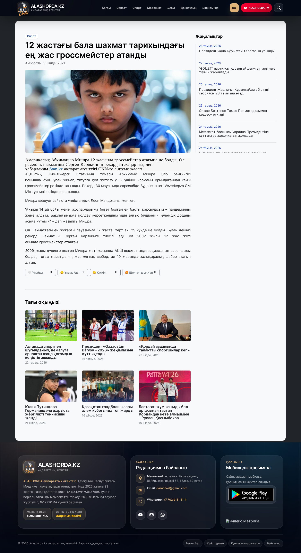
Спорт (136, 7)
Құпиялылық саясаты (245, 543)
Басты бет (193, 543)
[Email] (151, 515)
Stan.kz (56, 168)
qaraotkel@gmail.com (171, 488)
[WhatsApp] (162, 515)
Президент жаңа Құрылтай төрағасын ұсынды (236, 51)
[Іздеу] (278, 7)
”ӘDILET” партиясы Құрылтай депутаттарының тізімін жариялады (237, 70)
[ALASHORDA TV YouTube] (140, 515)
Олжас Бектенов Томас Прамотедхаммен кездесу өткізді (233, 112)
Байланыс (273, 543)
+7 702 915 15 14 (174, 499)
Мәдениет (154, 7)
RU (234, 7)
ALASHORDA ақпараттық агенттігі (50, 481)
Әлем (171, 7)
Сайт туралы (215, 543)
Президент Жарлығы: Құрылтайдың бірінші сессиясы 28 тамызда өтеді (234, 91)
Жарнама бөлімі (68, 516)
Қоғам (106, 7)
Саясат (122, 7)
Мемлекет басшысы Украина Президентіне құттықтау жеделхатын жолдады (234, 134)
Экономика (210, 7)
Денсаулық (189, 7)
